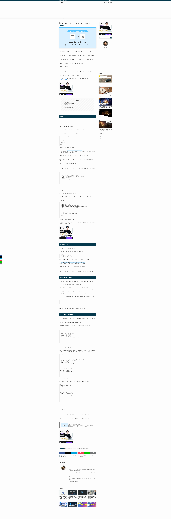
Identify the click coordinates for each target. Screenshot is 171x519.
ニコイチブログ (63, 2)
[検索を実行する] (111, 38)
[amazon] (77, 481)
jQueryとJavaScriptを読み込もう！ (70, 103)
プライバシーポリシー (103, 138)
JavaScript (68, 448)
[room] (73, 481)
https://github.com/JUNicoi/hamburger (65, 79)
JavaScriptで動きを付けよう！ (69, 107)
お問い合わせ (101, 136)
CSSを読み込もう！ (68, 104)
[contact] (110, 0)
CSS (65, 448)
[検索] (111, 0)
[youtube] (108, 0)
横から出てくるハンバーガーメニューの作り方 (75, 424)
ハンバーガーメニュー (79, 448)
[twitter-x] (105, 0)
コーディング (74, 448)
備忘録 (84, 448)
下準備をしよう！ (66, 102)
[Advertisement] (85, 11)
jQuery (71, 448)
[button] (62, 453)
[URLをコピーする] (93, 453)
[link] (70, 481)
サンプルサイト (64, 407)
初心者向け (87, 448)
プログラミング (61, 25)
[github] (107, 0)
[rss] (109, 0)
